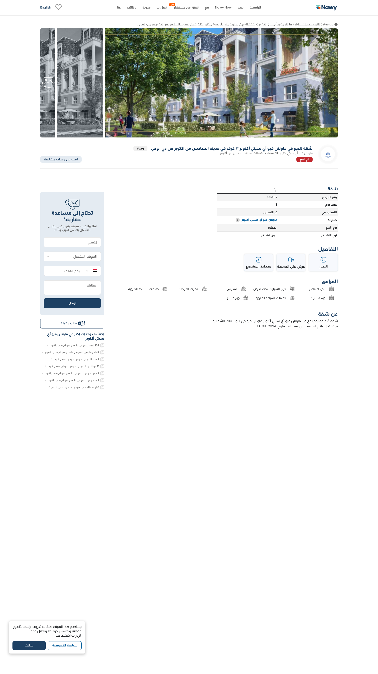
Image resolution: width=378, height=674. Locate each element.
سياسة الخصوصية (64, 645)
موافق (29, 645)
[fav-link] (58, 7)
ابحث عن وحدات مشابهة (61, 159)
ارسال (72, 303)
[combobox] (76, 257)
